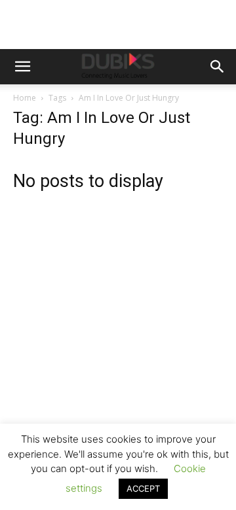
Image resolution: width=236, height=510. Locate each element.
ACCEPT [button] (143, 488)
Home (24, 97)
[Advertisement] (118, 338)
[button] (22, 66)
